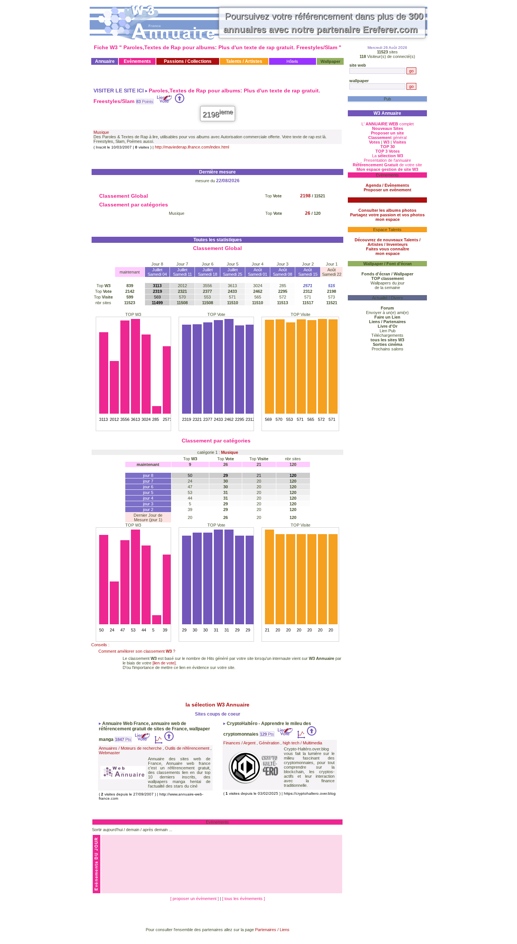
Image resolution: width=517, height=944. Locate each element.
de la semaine (387, 287)
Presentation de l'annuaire (387, 160)
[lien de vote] (164, 663)
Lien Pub (388, 330)
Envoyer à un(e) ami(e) (387, 312)
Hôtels (292, 61)
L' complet (387, 124)
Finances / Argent (239, 743)
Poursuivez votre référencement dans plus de (323, 22)
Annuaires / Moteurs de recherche (130, 748)
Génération (269, 743)
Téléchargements (387, 335)
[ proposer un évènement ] (195, 898)
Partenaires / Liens (272, 929)
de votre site (387, 165)
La (387, 155)
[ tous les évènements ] (243, 898)
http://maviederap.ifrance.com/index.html (192, 147)
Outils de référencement (187, 748)
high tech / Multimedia (302, 743)
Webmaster (109, 752)
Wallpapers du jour (388, 283)
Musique (101, 132)
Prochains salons (387, 349)
